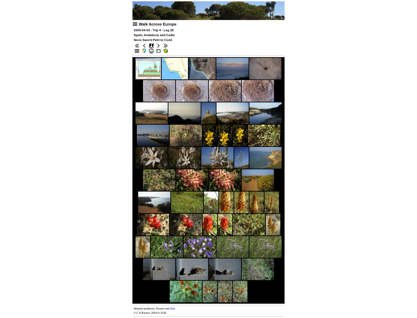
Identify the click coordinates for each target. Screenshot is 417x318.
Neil (172, 308)
